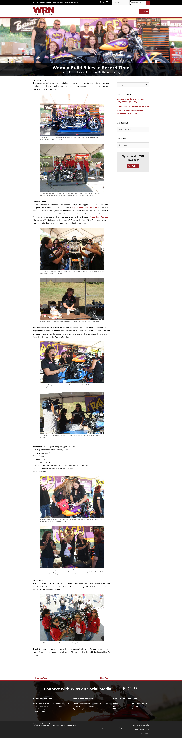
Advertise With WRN (139, 703)
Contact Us (136, 709)
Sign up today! (78, 709)
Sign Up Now (133, 166)
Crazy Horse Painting (99, 217)
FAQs (115, 709)
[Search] (148, 3)
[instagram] (104, 2)
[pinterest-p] (107, 2)
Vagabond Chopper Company (84, 207)
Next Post (105, 678)
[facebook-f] (100, 2)
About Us (116, 706)
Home (115, 703)
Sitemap (135, 706)
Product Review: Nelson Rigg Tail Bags (133, 106)
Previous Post (40, 678)
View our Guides (39, 712)
